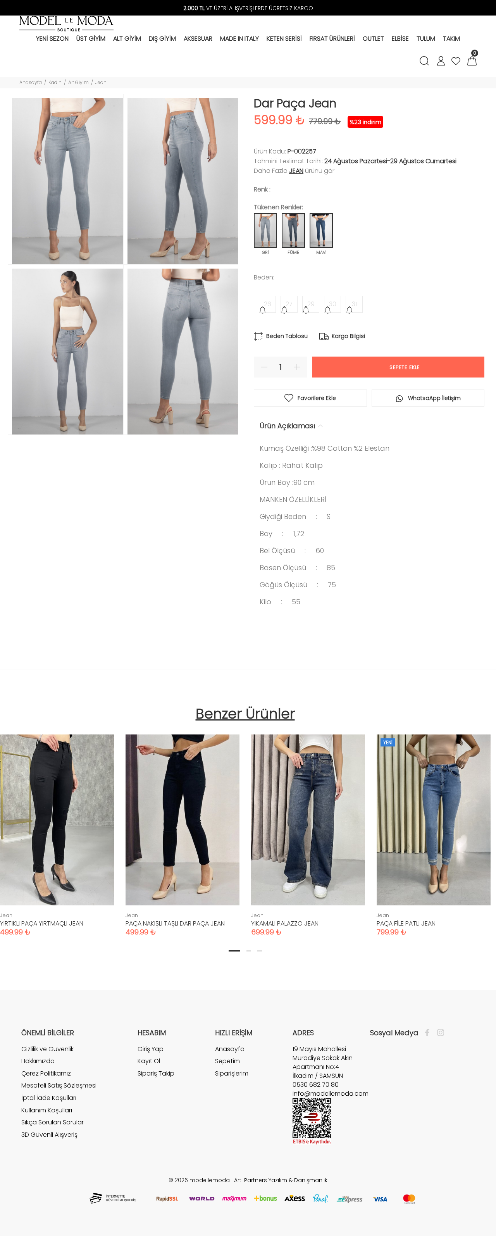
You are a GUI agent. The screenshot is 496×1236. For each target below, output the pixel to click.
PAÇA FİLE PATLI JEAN (406, 923)
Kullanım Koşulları (46, 1110)
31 (354, 304)
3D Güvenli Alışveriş (49, 1134)
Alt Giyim (78, 82)
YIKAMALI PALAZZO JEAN (285, 923)
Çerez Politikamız (46, 1073)
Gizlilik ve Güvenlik (47, 1049)
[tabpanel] (182, 827)
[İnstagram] (438, 1032)
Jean (101, 82)
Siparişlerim (231, 1073)
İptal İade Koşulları (48, 1097)
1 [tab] (234, 951)
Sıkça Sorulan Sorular (52, 1122)
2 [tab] (248, 951)
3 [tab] (259, 951)
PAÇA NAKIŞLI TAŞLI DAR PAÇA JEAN (175, 923)
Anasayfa (30, 82)
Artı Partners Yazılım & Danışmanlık (280, 1180)
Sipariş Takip (156, 1073)
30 (332, 304)
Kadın (55, 82)
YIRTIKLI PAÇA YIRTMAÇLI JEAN (41, 923)
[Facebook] (429, 1032)
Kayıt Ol (149, 1061)
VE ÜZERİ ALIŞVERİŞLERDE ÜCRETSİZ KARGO (248, 8)
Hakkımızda (38, 1061)
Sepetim (227, 1061)
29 (311, 304)
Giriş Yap (151, 1049)
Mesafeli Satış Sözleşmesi (58, 1085)
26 (267, 304)
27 (289, 304)
